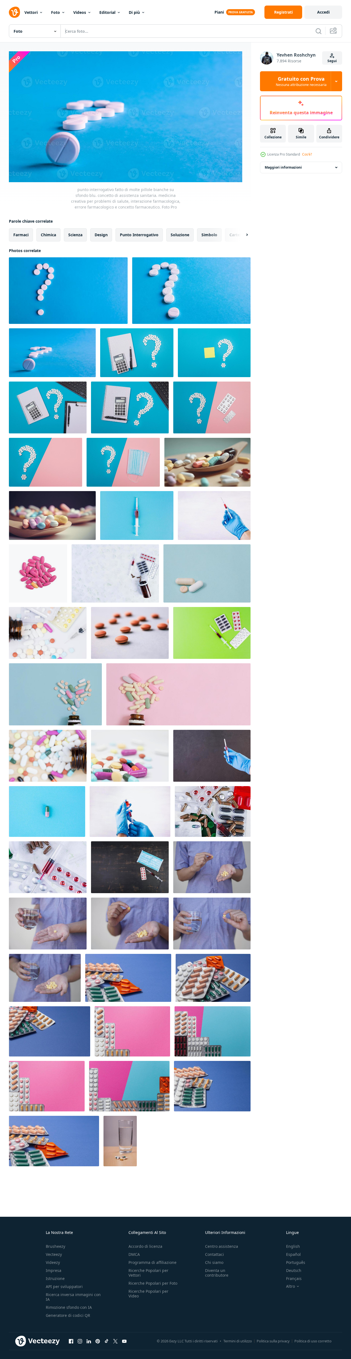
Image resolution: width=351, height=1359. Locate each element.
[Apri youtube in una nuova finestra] (124, 1341)
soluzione (180, 234)
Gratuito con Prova (301, 81)
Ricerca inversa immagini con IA (73, 1297)
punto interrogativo (139, 234)
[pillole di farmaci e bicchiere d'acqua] (120, 1141)
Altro (290, 1286)
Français (294, 1278)
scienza (75, 234)
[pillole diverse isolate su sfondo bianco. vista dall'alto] (38, 573)
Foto (55, 12)
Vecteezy (54, 1254)
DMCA (134, 1254)
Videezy (53, 1262)
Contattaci (214, 1254)
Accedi (323, 12)
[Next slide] (242, 235)
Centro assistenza (221, 1246)
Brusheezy (55, 1246)
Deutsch (293, 1270)
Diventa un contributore (216, 1273)
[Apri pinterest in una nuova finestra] (97, 1341)
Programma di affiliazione (152, 1262)
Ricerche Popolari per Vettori (148, 1273)
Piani (219, 12)
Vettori (31, 12)
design (101, 234)
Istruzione (55, 1278)
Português (295, 1262)
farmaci (21, 234)
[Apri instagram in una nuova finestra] (80, 1341)
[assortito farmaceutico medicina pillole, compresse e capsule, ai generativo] (207, 462)
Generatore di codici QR (68, 1315)
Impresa (53, 1270)
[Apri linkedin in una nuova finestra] (89, 1341)
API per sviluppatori (64, 1286)
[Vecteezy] (14, 12)
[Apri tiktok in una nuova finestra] (106, 1341)
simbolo (209, 234)
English (293, 1246)
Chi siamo (214, 1262)
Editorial (107, 12)
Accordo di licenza (145, 1246)
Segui (332, 61)
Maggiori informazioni (283, 167)
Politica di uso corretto (313, 1340)
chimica (48, 234)
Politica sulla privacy (273, 1340)
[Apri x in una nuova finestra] (115, 1341)
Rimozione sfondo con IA (69, 1307)
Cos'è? (307, 154)
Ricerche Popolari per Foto (152, 1283)
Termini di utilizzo (237, 1340)
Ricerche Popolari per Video (148, 1294)
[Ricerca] (318, 31)
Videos (79, 12)
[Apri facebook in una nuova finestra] (71, 1341)
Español (293, 1254)
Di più (134, 12)
